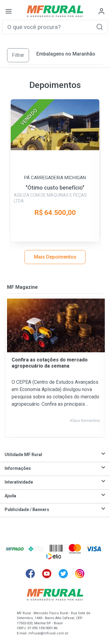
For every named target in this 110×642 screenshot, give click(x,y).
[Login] (101, 11)
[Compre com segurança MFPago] (15, 548)
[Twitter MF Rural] (63, 573)
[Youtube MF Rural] (46, 573)
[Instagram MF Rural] (80, 573)
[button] (99, 27)
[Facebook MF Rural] (30, 573)
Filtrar (18, 55)
